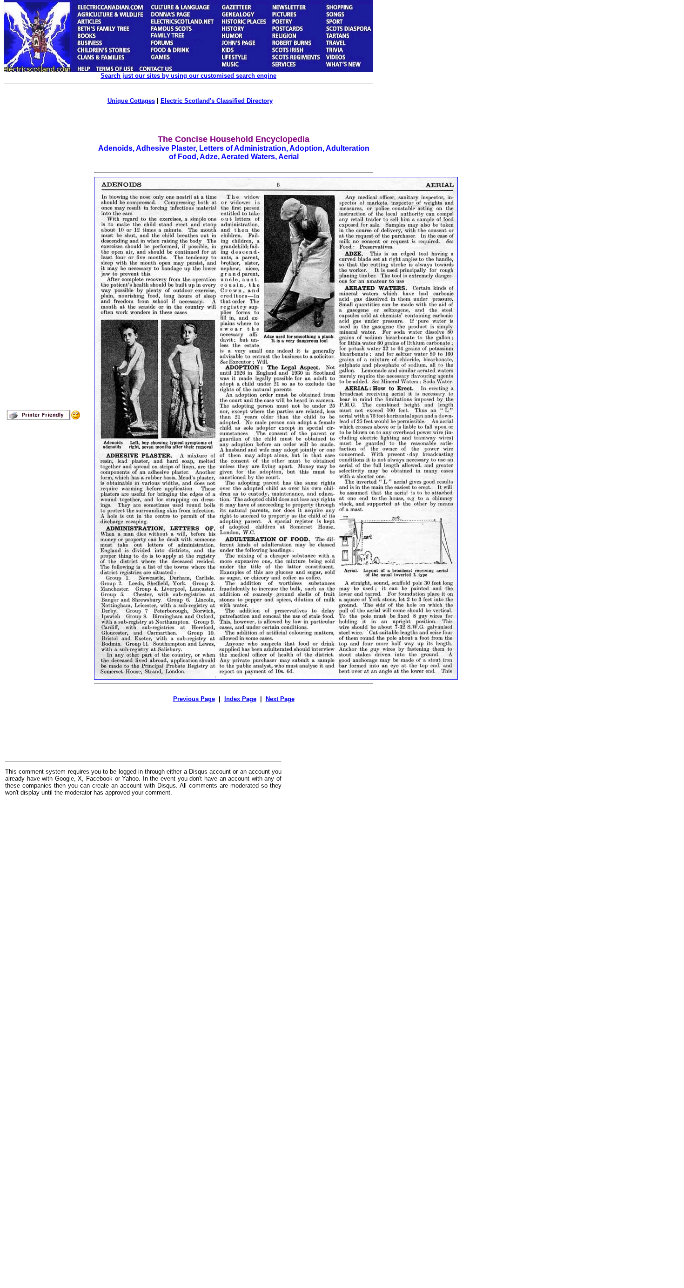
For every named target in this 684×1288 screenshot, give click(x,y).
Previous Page (194, 698)
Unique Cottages (131, 100)
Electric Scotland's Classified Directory (217, 100)
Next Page (280, 698)
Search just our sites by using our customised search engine (188, 75)
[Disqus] (143, 918)
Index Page (240, 698)
